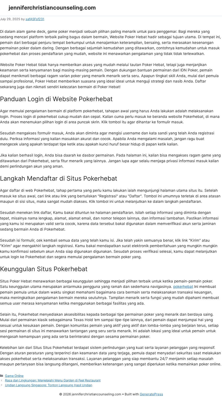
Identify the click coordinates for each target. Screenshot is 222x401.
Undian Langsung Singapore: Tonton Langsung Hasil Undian (48, 385)
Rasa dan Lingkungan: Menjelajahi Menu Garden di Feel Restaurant (53, 380)
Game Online (14, 376)
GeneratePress (151, 394)
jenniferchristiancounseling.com (52, 7)
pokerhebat (183, 286)
